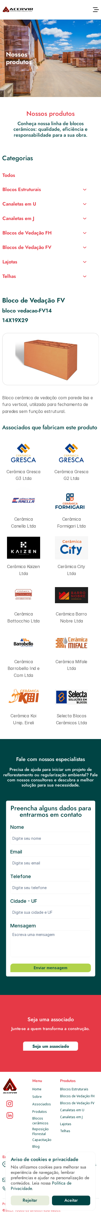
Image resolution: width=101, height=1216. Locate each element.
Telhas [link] (9, 276)
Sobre (37, 1096)
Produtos (39, 1111)
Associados (41, 1104)
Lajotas (65, 1124)
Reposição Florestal (41, 1131)
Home (36, 1089)
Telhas (65, 1131)
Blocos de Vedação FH (77, 1096)
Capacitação (41, 1139)
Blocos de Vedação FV (77, 1103)
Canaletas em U (72, 1110)
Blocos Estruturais (74, 1089)
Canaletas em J (71, 1117)
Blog (36, 1146)
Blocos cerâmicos (40, 1120)
